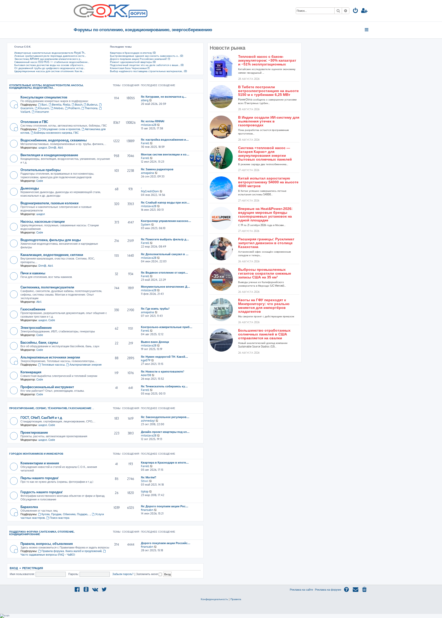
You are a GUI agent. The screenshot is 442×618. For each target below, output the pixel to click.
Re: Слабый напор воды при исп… (165, 202)
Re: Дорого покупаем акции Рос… (164, 506)
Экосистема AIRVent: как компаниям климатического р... (48, 58)
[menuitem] (355, 11)
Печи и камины (32, 273)
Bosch (78, 104)
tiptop (144, 491)
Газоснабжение (32, 309)
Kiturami (43, 108)
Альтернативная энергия (86, 364)
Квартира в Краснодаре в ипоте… (165, 462)
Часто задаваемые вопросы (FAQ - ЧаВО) (47, 554)
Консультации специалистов (43, 97)
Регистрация (32, 568)
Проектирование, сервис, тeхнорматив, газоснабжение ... (51, 408)
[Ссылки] (367, 29)
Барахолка (29, 506)
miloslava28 (148, 125)
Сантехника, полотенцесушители (47, 287)
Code (39, 181)
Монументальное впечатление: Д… (165, 286)
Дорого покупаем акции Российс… (165, 543)
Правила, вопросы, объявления (46, 543)
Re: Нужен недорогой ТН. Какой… (164, 356)
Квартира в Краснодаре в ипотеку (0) (133, 52)
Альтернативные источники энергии (50, 357)
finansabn (147, 510)
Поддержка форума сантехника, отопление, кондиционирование (41, 533)
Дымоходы (29, 188)
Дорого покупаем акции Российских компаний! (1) (140, 58)
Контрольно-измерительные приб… (166, 327)
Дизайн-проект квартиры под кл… (165, 432)
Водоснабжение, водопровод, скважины (53, 140)
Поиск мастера (59, 518)
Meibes (58, 108)
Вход (14, 568)
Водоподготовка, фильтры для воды (50, 240)
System (145, 224)
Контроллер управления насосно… (166, 221)
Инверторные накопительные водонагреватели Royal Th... (50, 52)
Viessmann (42, 112)
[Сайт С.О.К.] (110, 11)
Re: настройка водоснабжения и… (165, 139)
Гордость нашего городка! (41, 492)
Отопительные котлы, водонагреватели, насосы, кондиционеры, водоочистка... (46, 86)
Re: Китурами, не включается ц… (163, 96)
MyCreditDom (150, 191)
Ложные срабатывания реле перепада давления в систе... (50, 55)
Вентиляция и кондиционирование (49, 155)
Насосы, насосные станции (42, 221)
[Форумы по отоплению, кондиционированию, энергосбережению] (137, 14)
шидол (42, 147)
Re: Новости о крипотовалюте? (162, 371)
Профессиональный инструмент (47, 387)
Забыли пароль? (123, 574)
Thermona (91, 108)
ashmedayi (148, 420)
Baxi (44, 104)
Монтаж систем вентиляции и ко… (165, 154)
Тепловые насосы (53, 364)
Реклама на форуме (328, 589)
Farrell (145, 143)
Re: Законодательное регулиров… (165, 417)
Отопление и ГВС (34, 121)
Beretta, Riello (61, 104)
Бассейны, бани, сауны (39, 342)
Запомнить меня (147, 574)
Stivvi (144, 481)
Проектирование (34, 432)
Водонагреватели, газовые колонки (49, 203)
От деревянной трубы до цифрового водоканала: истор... (49, 68)
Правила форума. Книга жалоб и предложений (71, 551)
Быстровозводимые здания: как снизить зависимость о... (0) (146, 55)
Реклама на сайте (301, 589)
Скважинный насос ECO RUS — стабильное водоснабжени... (51, 61)
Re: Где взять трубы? (155, 308)
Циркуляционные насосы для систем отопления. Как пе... (49, 71)
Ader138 (146, 375)
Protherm (74, 108)
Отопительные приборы (40, 169)
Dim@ (52, 147)
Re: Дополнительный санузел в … (165, 254)
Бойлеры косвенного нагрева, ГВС (56, 132)
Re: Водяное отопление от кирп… (164, 272)
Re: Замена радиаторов (157, 169)
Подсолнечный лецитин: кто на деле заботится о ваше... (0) (147, 64)
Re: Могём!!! (148, 477)
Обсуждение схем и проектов (60, 129)
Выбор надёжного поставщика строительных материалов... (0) (148, 71)
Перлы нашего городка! (39, 478)
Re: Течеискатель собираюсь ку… (164, 386)
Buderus (92, 104)
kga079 (145, 360)
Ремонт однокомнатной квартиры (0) (133, 61)
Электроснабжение (36, 327)
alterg (144, 100)
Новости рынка (227, 48)
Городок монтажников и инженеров (36, 453)
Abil (60, 147)
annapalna (147, 173)
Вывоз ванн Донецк (155, 342)
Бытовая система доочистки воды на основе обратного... (49, 64)
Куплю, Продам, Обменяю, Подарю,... (65, 514)
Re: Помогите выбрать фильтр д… (165, 239)
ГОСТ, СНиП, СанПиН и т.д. (41, 417)
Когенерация (30, 372)
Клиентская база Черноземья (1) (130, 68)
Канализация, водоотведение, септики (51, 254)
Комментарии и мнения (39, 463)
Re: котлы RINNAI (152, 121)
